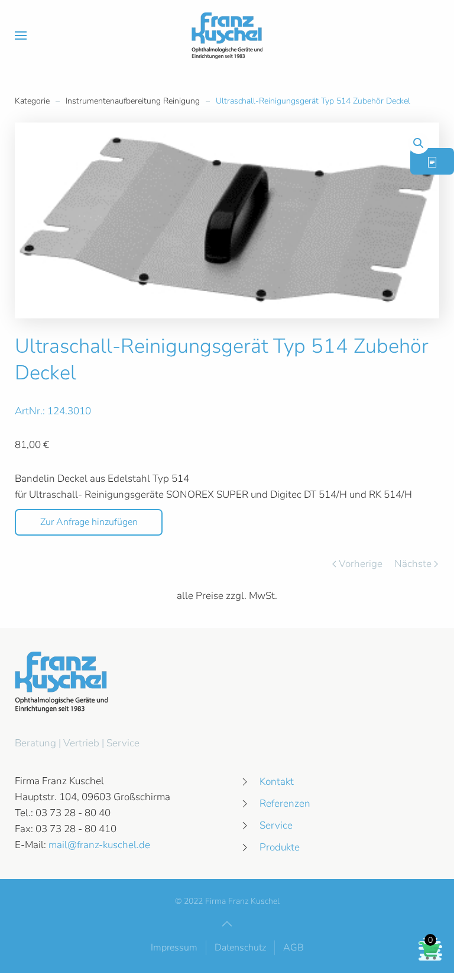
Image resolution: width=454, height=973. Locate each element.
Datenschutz (240, 947)
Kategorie (32, 101)
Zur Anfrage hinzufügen (89, 522)
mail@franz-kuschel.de (99, 845)
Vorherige (360, 564)
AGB (293, 947)
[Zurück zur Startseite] (227, 35)
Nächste (413, 564)
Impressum (174, 947)
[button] (21, 35)
